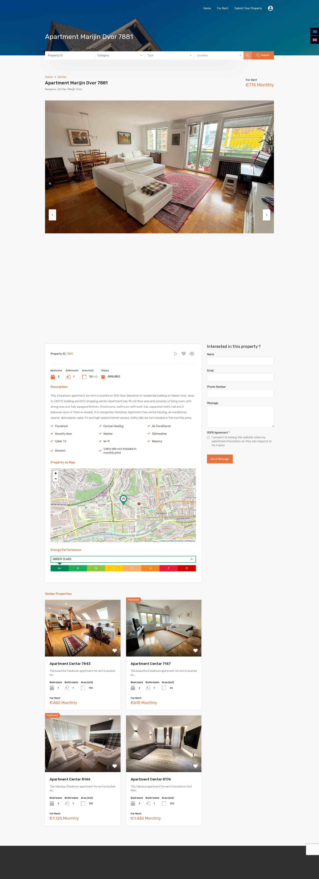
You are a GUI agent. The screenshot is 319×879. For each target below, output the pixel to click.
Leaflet (163, 540)
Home (207, 8)
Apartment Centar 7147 (151, 664)
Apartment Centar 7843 (70, 664)
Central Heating (113, 426)
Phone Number (216, 386)
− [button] (55, 479)
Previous (52, 214)
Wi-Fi (106, 441)
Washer (108, 433)
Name (210, 354)
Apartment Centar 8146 (70, 779)
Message (212, 403)
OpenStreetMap (176, 540)
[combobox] (119, 55)
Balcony (157, 441)
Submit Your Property (248, 8)
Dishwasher (159, 433)
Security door (63, 433)
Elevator (60, 450)
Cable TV (60, 441)
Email (210, 370)
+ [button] (55, 473)
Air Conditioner (161, 426)
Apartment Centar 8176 (151, 779)
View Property (83, 645)
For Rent (222, 8)
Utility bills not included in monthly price (119, 450)
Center (62, 77)
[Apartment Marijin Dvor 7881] (123, 500)
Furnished (61, 426)
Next (266, 214)
